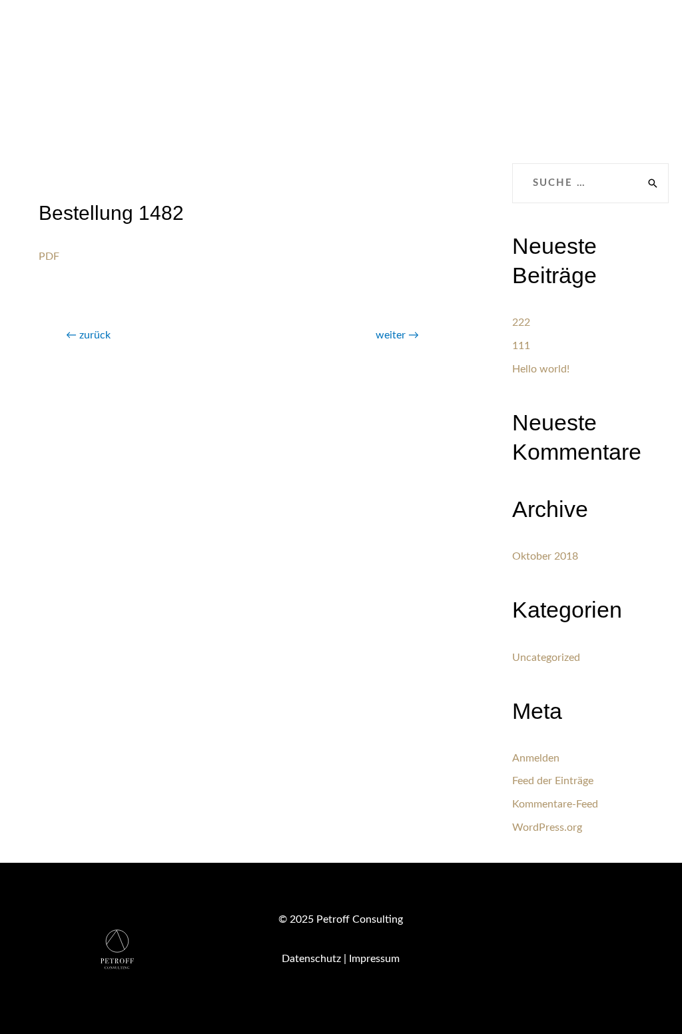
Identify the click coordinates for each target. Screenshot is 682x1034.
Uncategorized (546, 657)
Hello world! (540, 369)
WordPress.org (547, 827)
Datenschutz (311, 958)
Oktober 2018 (545, 556)
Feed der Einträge (552, 781)
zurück (88, 335)
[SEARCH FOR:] (590, 183)
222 (521, 322)
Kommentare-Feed (555, 804)
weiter (397, 335)
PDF (49, 256)
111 (521, 345)
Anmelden (535, 758)
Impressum (374, 958)
